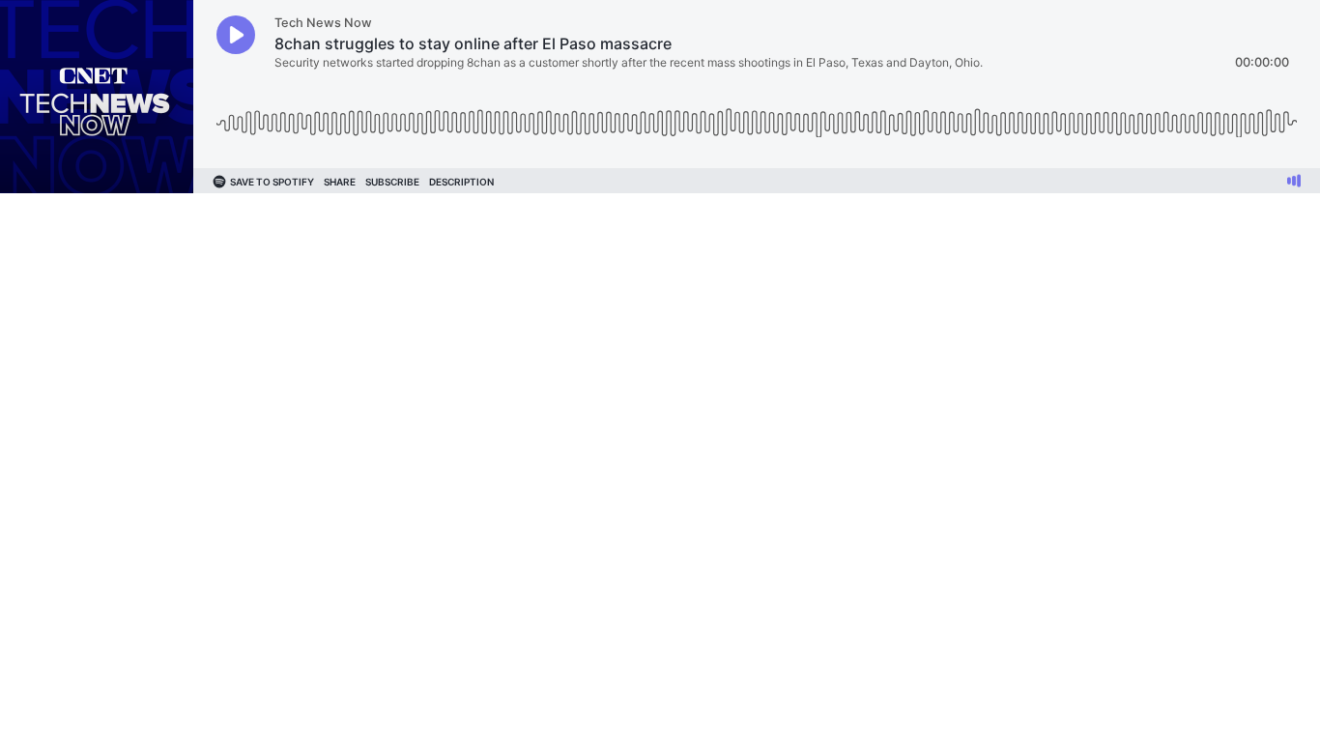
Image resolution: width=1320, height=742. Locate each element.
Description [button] (461, 181)
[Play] (235, 34)
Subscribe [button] (392, 181)
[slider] (756, 115)
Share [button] (340, 181)
